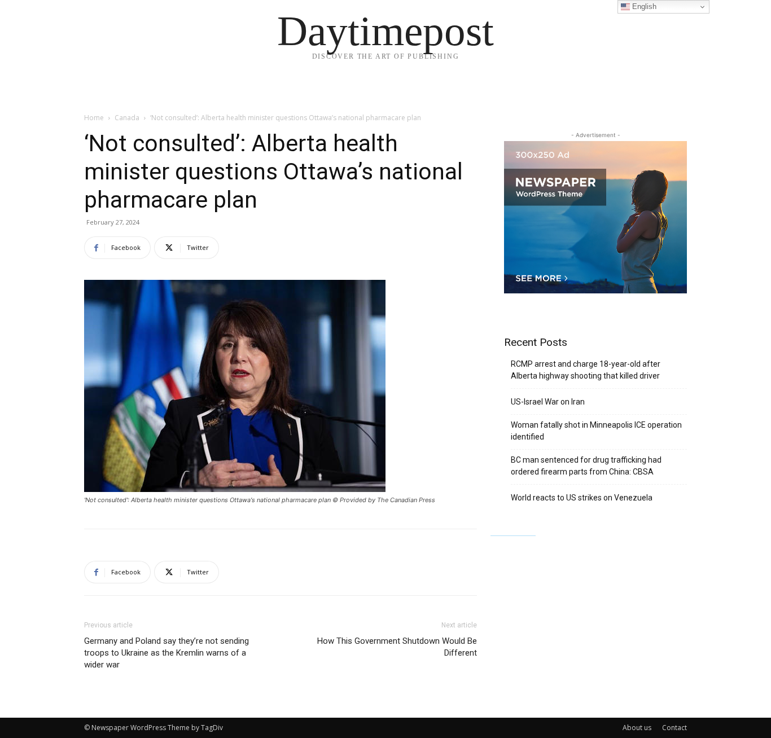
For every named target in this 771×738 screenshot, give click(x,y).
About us (637, 727)
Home (94, 117)
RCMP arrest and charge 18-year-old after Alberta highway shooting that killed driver (585, 369)
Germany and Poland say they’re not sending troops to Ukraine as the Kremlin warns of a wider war (166, 653)
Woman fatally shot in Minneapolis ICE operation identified (596, 430)
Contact (674, 727)
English (643, 6)
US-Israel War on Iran (548, 401)
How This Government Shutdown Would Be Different (397, 647)
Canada (127, 117)
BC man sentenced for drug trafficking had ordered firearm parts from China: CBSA (586, 465)
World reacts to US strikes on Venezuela (581, 497)
